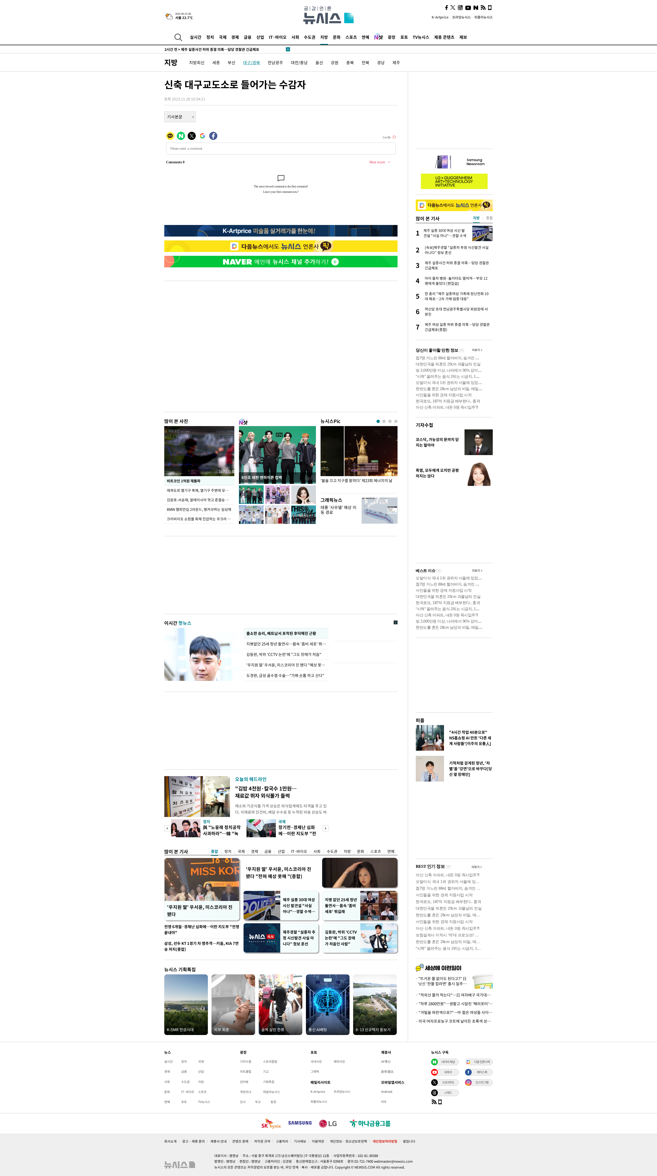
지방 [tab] (476, 217)
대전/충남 (299, 62)
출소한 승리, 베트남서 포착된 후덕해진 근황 (281, 633)
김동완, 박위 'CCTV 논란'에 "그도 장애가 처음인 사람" (341, 938)
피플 (420, 720)
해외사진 (339, 1061)
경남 (381, 62)
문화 (337, 37)
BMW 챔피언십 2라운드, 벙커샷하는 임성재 (199, 509)
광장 (391, 37)
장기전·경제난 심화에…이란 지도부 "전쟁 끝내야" (297, 833)
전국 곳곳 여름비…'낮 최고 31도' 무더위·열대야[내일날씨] (217, 49)
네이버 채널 (448, 1061)
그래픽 (315, 1071)
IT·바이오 (278, 37)
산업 (260, 37)
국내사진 (316, 1061)
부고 (258, 1101)
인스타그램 (482, 1082)
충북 (350, 62)
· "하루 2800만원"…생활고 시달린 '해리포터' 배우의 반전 (454, 1003)
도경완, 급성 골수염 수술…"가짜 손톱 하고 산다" (285, 675)
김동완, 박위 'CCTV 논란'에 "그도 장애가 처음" (283, 654)
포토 (404, 37)
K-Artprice (440, 17)
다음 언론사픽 (482, 1061)
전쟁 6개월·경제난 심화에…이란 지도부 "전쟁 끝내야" (201, 929)
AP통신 (386, 1061)
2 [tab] (384, 421)
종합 (214, 851)
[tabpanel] (359, 458)
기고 (266, 1071)
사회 (295, 37)
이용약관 (318, 1141)
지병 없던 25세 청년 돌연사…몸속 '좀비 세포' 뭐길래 (341, 905)
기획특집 (268, 1081)
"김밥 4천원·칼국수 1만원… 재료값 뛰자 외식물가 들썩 (266, 792)
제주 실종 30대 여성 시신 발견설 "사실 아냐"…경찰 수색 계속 (299, 906)
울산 (319, 62)
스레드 (448, 1092)
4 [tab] (396, 421)
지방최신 (197, 62)
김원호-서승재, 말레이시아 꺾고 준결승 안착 (199, 499)
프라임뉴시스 (461, 17)
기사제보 (300, 1141)
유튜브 (448, 1072)
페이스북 (482, 1072)
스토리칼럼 (270, 1061)
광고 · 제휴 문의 (193, 1141)
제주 (396, 62)
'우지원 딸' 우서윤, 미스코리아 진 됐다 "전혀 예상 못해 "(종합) (278, 872)
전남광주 (275, 62)
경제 (235, 37)
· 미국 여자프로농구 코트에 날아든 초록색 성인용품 (454, 1021)
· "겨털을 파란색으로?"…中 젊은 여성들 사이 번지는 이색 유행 (454, 1012)
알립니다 (409, 1141)
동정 (273, 1101)
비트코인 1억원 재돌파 (183, 480)
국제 (223, 37)
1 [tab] (378, 421)
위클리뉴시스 (483, 17)
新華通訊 (387, 1071)
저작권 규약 (262, 1141)
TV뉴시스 (421, 37)
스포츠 (351, 37)
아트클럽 (245, 1071)
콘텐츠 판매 (240, 1141)
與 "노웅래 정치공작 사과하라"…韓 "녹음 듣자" (222, 833)
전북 (365, 62)
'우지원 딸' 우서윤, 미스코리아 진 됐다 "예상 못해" (286, 665)
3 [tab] (390, 421)
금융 (248, 37)
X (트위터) (448, 1082)
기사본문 (174, 117)
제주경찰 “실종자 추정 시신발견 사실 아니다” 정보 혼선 (299, 938)
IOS (383, 1101)
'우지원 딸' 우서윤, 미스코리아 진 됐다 (200, 911)
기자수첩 (424, 424)
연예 (365, 37)
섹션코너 (245, 1091)
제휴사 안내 (218, 1141)
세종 (216, 62)
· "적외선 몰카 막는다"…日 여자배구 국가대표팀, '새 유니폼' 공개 (454, 995)
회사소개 (170, 1141)
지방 (324, 37)
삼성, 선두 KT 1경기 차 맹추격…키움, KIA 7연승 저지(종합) (201, 946)
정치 (210, 37)
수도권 (309, 37)
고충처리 (282, 1141)
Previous (167, 828)
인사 (243, 1101)
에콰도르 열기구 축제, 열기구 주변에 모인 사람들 (200, 490)
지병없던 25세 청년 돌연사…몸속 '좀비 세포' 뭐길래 (286, 644)
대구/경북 (251, 62)
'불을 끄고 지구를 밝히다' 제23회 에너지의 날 (356, 480)
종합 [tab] (489, 217)
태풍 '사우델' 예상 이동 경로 (338, 509)
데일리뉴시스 (271, 1091)
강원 (335, 62)
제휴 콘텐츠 (444, 37)
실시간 (195, 37)
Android (386, 1091)
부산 (231, 62)
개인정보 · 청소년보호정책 (348, 1141)
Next (325, 828)
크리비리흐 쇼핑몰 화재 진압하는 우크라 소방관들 (200, 518)
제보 (463, 37)
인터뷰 (244, 1081)
